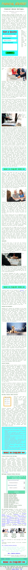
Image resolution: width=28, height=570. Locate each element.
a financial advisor (14, 512)
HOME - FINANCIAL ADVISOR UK (14, 553)
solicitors (15, 524)
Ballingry (22, 290)
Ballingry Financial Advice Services (11, 474)
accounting (9, 516)
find (6, 458)
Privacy (25, 558)
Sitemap (2, 558)
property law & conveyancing (13, 522)
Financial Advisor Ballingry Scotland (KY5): (12, 14)
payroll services (22, 516)
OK (21, 569)
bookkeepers (16, 514)
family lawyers (21, 515)
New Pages (8, 558)
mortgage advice (5, 523)
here (7, 472)
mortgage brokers (6, 515)
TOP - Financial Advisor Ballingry (9, 545)
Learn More (15, 569)
